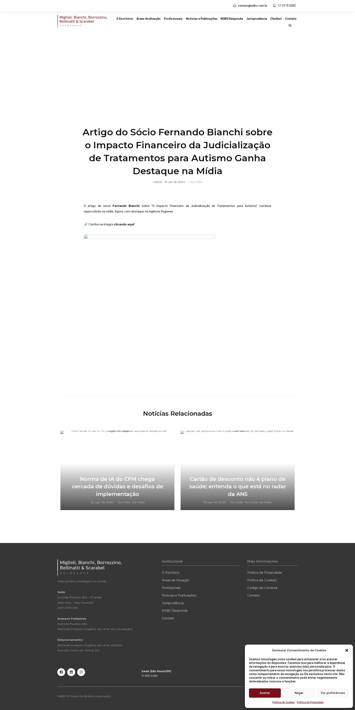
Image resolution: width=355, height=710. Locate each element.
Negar (299, 693)
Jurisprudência (256, 18)
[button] (347, 650)
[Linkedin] (71, 672)
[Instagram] (81, 672)
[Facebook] (61, 672)
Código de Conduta (262, 588)
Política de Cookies (283, 702)
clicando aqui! (124, 224)
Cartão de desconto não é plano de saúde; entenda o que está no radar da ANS (237, 486)
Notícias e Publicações (201, 18)
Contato (290, 18)
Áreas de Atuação (148, 18)
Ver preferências (333, 693)
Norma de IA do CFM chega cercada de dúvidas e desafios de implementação (117, 486)
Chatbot (276, 18)
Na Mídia (196, 182)
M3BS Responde (232, 18)
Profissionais (173, 18)
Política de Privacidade (310, 702)
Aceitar (265, 693)
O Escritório (124, 18)
